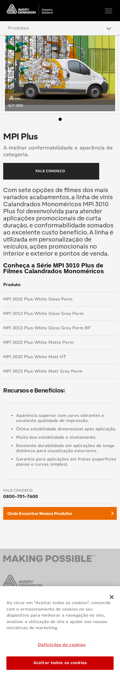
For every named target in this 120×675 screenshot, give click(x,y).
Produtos (18, 28)
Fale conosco (50, 171)
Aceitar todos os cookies (60, 663)
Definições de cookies (62, 645)
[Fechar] (112, 597)
